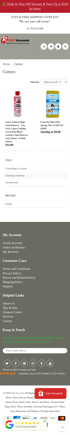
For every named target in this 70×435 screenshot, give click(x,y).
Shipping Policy (13, 282)
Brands (10, 195)
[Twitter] (7, 363)
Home (6, 64)
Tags (8, 160)
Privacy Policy (12, 273)
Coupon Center (12, 312)
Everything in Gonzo (16, 168)
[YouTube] (50, 363)
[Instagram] (32, 363)
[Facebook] (15, 363)
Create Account (12, 243)
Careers (7, 321)
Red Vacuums (17, 393)
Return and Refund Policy (19, 277)
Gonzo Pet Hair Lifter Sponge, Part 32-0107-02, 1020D (51, 125)
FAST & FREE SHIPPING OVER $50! (35, 17)
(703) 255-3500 (36, 28)
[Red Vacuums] (9, 429)
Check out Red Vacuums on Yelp (19, 369)
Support (8, 286)
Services (8, 316)
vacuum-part (11, 182)
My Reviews (10, 252)
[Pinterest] (24, 363)
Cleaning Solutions (15, 175)
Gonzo (8, 204)
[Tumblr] (41, 363)
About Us (9, 303)
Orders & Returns (14, 247)
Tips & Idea (10, 308)
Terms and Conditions (17, 268)
